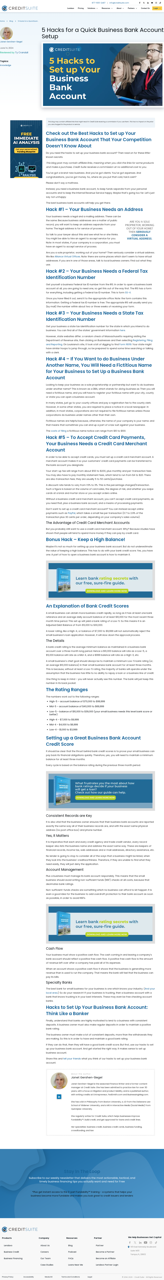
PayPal (71, 513)
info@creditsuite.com (119, 3)
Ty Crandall (21, 52)
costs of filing (58, 430)
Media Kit (48, 1277)
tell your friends (72, 1058)
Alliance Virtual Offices (67, 256)
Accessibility (28, 1277)
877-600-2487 (98, 3)
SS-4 (128, 292)
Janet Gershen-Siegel (11, 41)
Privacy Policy (7, 1277)
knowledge (5, 65)
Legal (90, 1277)
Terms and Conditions (70, 1277)
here (122, 330)
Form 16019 (125, 344)
